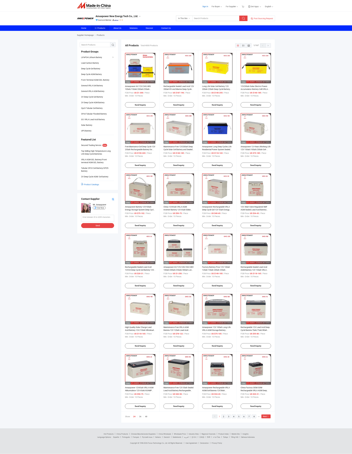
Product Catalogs (91, 184)
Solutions (134, 28)
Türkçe (225, 437)
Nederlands (177, 437)
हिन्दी (208, 437)
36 (140, 416)
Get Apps (254, 6)
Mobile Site (236, 434)
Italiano (158, 437)
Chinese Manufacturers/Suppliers (143, 434)
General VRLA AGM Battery (92, 91)
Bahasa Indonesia (248, 437)
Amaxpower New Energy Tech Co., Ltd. (117, 16)
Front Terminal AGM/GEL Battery (95, 80)
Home (83, 28)
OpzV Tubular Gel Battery (92, 108)
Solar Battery (86, 125)
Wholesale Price (180, 434)
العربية (186, 437)
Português (126, 437)
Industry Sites (194, 434)
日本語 (201, 437)
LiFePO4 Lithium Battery (91, 57)
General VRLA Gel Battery (92, 85)
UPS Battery (86, 130)
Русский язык (147, 437)
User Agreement (191, 443)
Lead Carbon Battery (90, 63)
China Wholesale (165, 434)
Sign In (205, 6)
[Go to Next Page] (268, 45)
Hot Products (109, 434)
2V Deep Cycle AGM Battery (93, 102)
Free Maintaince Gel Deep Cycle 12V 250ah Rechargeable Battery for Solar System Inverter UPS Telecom (140, 149)
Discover (149, 28)
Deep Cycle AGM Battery (91, 74)
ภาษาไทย (216, 437)
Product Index (223, 434)
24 (134, 416)
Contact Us (166, 28)
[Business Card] (113, 199)
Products (101, 28)
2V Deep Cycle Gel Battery (92, 96)
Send (98, 225)
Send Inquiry (140, 105)
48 (146, 416)
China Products (122, 434)
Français (136, 437)
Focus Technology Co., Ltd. (158, 443)
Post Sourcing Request (263, 18)
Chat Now (100, 208)
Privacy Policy (217, 443)
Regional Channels (208, 434)
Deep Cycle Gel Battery (90, 68)
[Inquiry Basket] (243, 6)
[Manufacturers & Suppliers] (94, 5)
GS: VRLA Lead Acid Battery (93, 119)
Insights (245, 434)
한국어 (194, 437)
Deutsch (167, 437)
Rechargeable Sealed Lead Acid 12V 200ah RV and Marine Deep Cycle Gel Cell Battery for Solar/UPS (178, 89)
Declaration (204, 443)
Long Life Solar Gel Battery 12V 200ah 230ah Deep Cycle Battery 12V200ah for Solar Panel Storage (216, 89)
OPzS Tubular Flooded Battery (94, 113)
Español (116, 437)
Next (265, 416)
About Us (117, 28)
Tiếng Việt (234, 437)
